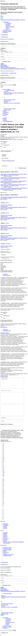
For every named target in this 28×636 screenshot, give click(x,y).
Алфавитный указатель (8, 554)
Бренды (5, 110)
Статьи (7, 29)
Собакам (5, 533)
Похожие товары (10, 160)
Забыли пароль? (4, 66)
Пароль (2, 56)
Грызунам (5, 536)
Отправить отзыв (4, 440)
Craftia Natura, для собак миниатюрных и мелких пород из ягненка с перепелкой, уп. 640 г (13, 182)
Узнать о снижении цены (6, 151)
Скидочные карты (7, 548)
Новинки (5, 113)
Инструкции (6, 112)
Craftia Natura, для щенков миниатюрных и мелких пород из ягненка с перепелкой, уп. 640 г (14, 188)
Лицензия (8, 25)
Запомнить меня (6, 61)
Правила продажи (7, 555)
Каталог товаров (6, 89)
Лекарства (5, 532)
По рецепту (5, 114)
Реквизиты (8, 24)
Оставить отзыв (4, 375)
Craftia (4, 142)
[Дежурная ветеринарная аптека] (8, 67)
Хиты (4, 115)
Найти (14, 84)
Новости (8, 27)
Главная (5, 117)
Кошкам (5, 534)
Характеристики (6, 275)
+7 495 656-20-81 (4, 34)
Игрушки (5, 539)
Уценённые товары (10, 90)
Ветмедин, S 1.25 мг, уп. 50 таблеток (12, 103)
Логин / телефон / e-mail (6, 52)
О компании (6, 22)
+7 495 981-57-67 (4, 36)
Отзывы (7, 332)
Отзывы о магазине (10, 26)
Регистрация (4, 65)
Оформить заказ (7, 100)
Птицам (5, 537)
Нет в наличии (12, 99)
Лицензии (5, 525)
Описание (5, 274)
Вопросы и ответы (7, 31)
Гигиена (5, 540)
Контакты (5, 32)
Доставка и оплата (7, 30)
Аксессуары (5, 538)
